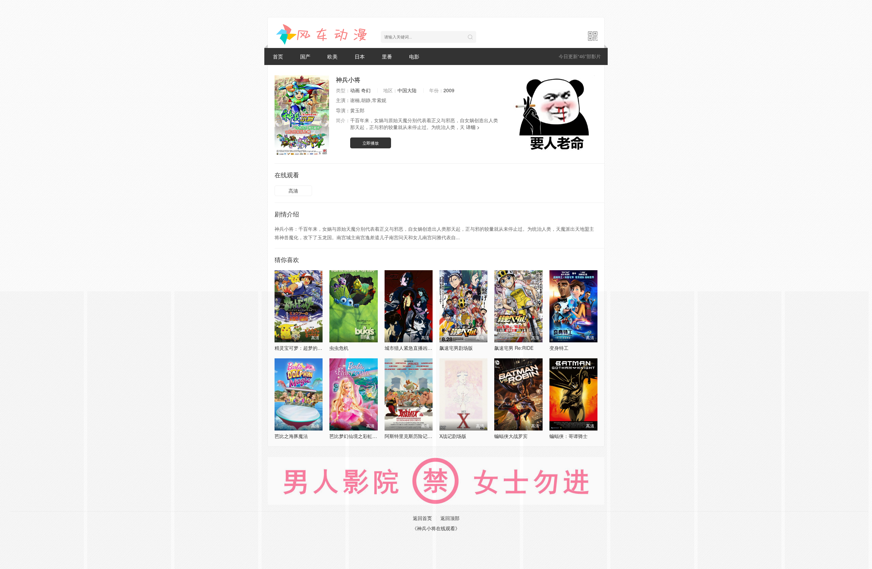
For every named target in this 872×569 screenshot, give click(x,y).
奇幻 (366, 90)
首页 (278, 56)
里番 (387, 56)
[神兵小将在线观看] (323, 34)
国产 (305, 56)
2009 (448, 90)
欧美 (332, 56)
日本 (360, 56)
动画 (355, 90)
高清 (293, 190)
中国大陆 (407, 90)
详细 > (473, 127)
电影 (414, 56)
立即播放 (370, 143)
